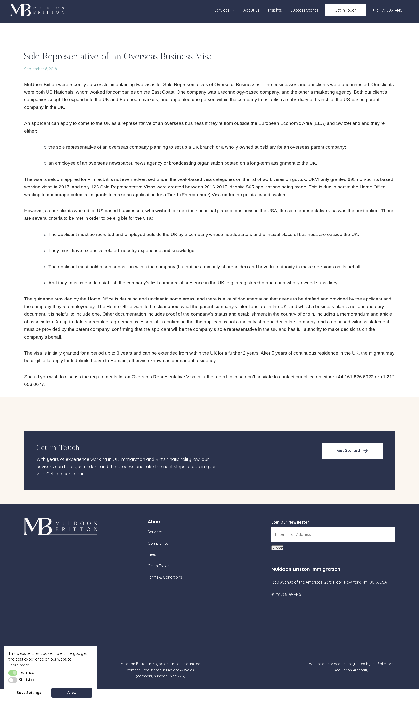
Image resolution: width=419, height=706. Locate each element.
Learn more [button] (18, 665)
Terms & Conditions (165, 577)
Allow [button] (71, 692)
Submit (277, 548)
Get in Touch (158, 565)
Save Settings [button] (29, 692)
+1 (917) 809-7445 (387, 10)
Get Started (348, 450)
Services (221, 10)
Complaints (158, 543)
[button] (12, 672)
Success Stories (304, 10)
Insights (275, 10)
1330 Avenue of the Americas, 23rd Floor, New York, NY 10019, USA (329, 582)
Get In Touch (345, 10)
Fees (152, 554)
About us (251, 10)
